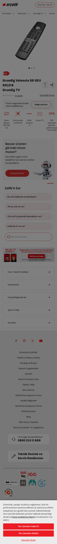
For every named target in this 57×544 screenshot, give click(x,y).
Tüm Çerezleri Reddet (28, 533)
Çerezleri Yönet (28, 540)
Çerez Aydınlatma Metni (23, 517)
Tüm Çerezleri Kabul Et (28, 526)
